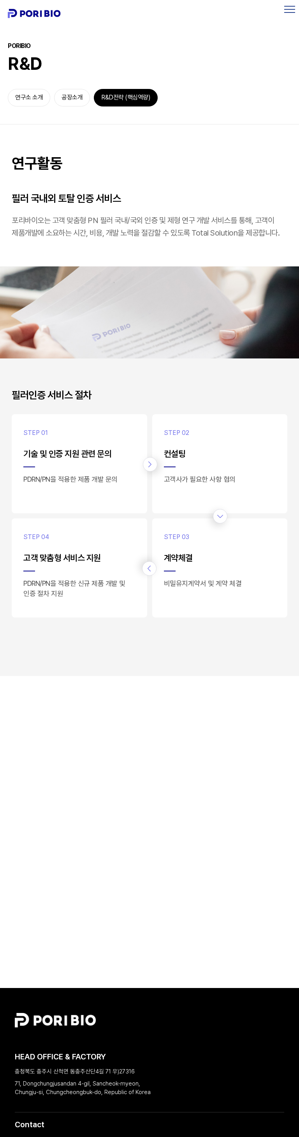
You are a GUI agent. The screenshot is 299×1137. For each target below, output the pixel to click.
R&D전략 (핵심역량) (125, 97)
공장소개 (72, 97)
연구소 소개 (29, 97)
